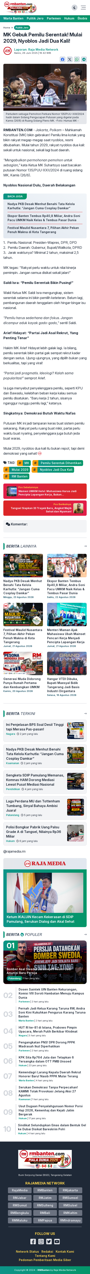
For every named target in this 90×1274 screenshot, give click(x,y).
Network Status (27, 1251)
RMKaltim (70, 1213)
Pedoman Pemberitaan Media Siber (45, 1260)
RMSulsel (70, 1205)
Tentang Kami (45, 1255)
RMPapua (45, 1220)
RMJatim (45, 1198)
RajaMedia (20, 1190)
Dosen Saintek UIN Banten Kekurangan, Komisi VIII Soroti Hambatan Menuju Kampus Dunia (51, 993)
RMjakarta (70, 1190)
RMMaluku (19, 1220)
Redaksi (47, 1251)
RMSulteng (45, 1205)
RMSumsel (70, 1198)
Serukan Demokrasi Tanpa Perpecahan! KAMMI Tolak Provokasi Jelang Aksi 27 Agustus (48, 1091)
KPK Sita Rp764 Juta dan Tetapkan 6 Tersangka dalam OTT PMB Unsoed (46, 1059)
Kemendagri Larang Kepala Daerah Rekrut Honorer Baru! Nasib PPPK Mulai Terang (50, 1074)
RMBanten (45, 1190)
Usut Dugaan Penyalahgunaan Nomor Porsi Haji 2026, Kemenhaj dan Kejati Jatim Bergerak (51, 1110)
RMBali (45, 1213)
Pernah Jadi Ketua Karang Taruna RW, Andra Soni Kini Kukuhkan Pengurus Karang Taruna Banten (52, 1012)
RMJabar (19, 1198)
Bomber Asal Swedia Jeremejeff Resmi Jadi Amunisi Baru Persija (39, 971)
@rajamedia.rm (14, 851)
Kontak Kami (65, 1251)
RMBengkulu (19, 1213)
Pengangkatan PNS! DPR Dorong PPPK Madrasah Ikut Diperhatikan (47, 1044)
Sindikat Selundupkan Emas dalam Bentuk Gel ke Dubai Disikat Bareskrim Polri (52, 1127)
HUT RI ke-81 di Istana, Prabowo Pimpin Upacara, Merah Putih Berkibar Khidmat (48, 1029)
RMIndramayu (70, 1220)
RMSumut (20, 1205)
